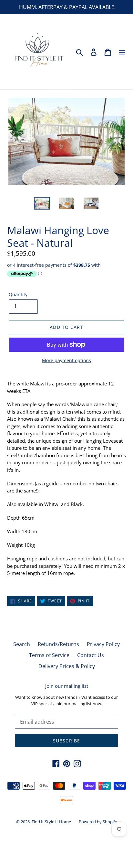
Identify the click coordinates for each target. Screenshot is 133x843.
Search (21, 644)
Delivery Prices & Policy (66, 666)
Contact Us (90, 655)
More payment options (66, 360)
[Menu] (122, 51)
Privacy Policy (103, 644)
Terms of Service (49, 655)
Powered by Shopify (98, 822)
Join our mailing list (66, 686)
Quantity (18, 294)
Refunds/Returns (58, 644)
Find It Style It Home (51, 822)
